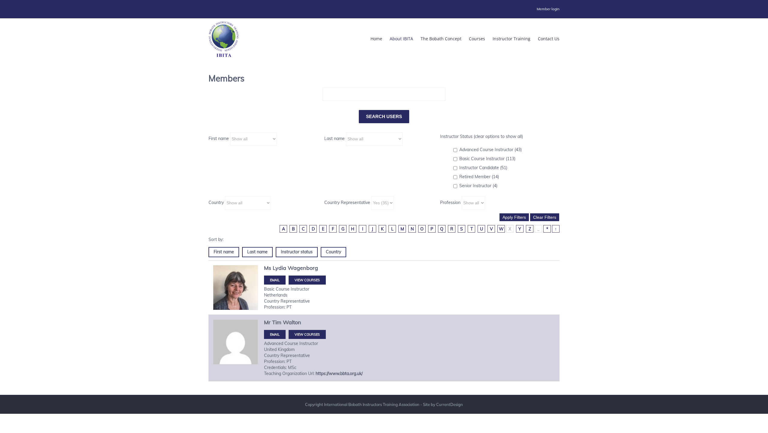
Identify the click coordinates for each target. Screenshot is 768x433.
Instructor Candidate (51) (483, 167)
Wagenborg (303, 267)
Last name (334, 138)
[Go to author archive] (235, 287)
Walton (292, 322)
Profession (450, 202)
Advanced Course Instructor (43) (490, 149)
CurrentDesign (449, 404)
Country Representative (347, 202)
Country (216, 202)
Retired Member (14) (479, 176)
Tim (276, 322)
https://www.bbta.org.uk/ (339, 373)
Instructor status (297, 252)
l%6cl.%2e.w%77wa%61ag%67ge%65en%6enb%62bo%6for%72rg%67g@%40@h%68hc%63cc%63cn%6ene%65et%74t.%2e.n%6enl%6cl (275, 280)
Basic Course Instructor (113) (487, 158)
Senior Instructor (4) (478, 185)
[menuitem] (548, 9)
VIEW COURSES (307, 280)
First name (218, 138)
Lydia (279, 267)
